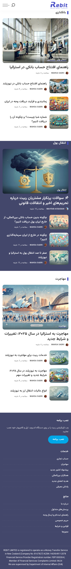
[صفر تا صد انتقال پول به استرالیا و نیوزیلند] (58, 257)
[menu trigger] (6, 5)
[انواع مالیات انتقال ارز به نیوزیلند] (58, 393)
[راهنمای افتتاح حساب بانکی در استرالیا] (35, 40)
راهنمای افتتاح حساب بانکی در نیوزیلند (25, 84)
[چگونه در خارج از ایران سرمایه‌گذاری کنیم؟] (58, 240)
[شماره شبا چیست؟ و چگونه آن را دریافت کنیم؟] (58, 122)
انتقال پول (61, 59)
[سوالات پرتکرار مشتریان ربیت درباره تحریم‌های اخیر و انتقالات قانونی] (35, 171)
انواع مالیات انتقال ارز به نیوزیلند (28, 391)
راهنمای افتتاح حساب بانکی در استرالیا (39, 67)
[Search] (13, 5)
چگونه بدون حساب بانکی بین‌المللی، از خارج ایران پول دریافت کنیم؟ (25, 219)
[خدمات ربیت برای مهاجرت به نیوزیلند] (58, 358)
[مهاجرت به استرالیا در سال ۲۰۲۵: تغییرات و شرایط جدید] (35, 307)
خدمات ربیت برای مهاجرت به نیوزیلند (26, 355)
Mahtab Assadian (55, 209)
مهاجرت (62, 326)
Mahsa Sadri (57, 73)
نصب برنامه (58, 439)
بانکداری (51, 59)
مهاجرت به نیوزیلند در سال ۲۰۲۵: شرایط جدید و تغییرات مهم (28, 373)
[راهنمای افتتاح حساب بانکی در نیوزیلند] (58, 86)
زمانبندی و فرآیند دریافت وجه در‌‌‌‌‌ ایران (25, 101)
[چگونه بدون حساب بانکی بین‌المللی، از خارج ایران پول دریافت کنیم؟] (58, 222)
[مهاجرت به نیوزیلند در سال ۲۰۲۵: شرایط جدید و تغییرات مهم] (58, 375)
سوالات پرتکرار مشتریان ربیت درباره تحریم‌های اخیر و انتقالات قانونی (39, 200)
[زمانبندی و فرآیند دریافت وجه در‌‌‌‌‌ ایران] (58, 104)
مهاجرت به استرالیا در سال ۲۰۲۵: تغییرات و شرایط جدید (36, 336)
